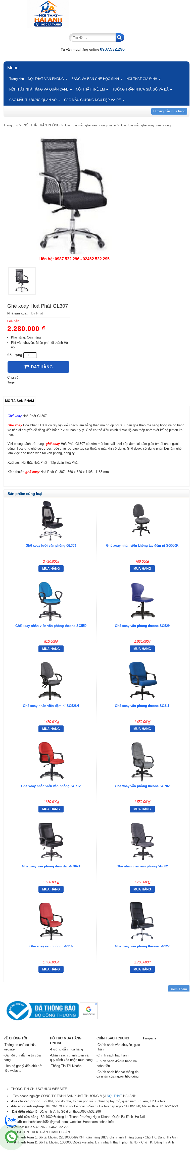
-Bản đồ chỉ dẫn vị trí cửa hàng (22, 1057)
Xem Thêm (179, 989)
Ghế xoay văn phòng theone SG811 (142, 706)
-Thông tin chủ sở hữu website (20, 1047)
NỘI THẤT (114, 1096)
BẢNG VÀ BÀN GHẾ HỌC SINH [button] (95, 79)
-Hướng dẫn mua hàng (66, 1049)
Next (131, 198)
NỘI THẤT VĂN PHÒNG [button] (46, 79)
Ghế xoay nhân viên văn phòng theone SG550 (50, 626)
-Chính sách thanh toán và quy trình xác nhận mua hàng (71, 1057)
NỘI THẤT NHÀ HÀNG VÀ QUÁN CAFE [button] (39, 89)
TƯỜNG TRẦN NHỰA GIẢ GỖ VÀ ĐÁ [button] (141, 89)
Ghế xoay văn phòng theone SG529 (142, 626)
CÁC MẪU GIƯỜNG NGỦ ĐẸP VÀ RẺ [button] (93, 100)
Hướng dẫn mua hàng (169, 111)
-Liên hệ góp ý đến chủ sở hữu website (23, 1068)
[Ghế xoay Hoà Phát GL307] (22, 281)
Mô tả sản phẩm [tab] (19, 401)
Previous (16, 198)
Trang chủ (16, 79)
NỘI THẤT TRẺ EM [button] (91, 89)
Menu (13, 67)
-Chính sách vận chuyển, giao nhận (118, 1047)
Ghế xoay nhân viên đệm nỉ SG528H (51, 706)
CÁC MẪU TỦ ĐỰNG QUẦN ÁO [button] (33, 100)
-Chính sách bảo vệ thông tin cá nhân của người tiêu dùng (117, 1074)
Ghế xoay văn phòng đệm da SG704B (51, 866)
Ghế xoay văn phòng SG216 (51, 946)
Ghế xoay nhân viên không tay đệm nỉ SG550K (142, 545)
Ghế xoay (15, 416)
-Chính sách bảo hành (112, 1055)
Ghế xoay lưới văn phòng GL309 (51, 545)
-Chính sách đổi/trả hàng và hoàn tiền (116, 1063)
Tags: (11, 382)
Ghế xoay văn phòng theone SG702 (142, 786)
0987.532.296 (112, 49)
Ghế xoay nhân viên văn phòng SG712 (51, 786)
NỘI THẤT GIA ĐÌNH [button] (142, 79)
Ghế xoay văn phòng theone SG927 (142, 946)
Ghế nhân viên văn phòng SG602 (142, 866)
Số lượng (14, 355)
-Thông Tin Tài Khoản (65, 1066)
